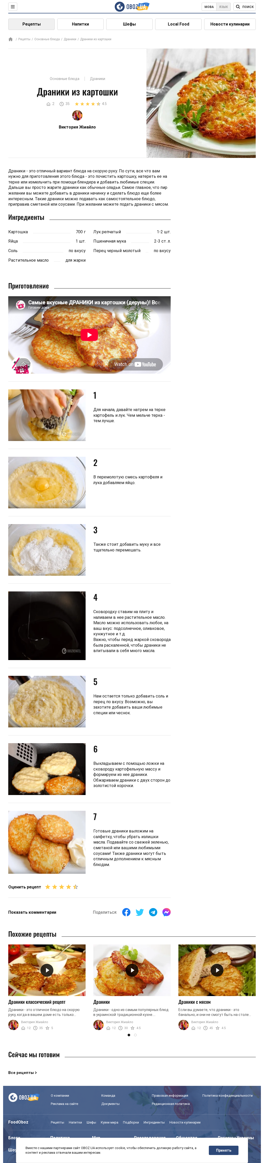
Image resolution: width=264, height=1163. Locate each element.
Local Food (178, 24)
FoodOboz (18, 1122)
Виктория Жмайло (34, 1022)
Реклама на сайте (64, 1104)
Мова (209, 7)
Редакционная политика (171, 1104)
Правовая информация (170, 1095)
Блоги (14, 1137)
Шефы (129, 24)
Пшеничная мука (109, 241)
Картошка (18, 231)
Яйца (13, 241)
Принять (223, 1150)
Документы (110, 1104)
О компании (60, 1095)
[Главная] (10, 39)
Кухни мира (109, 1122)
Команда (108, 1095)
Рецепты (31, 24)
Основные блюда (47, 39)
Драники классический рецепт (36, 1002)
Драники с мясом (194, 1002)
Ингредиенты (154, 1122)
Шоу (12, 1150)
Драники (70, 39)
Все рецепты (21, 1072)
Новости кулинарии (230, 24)
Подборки (131, 1122)
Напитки (80, 24)
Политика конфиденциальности (227, 1095)
